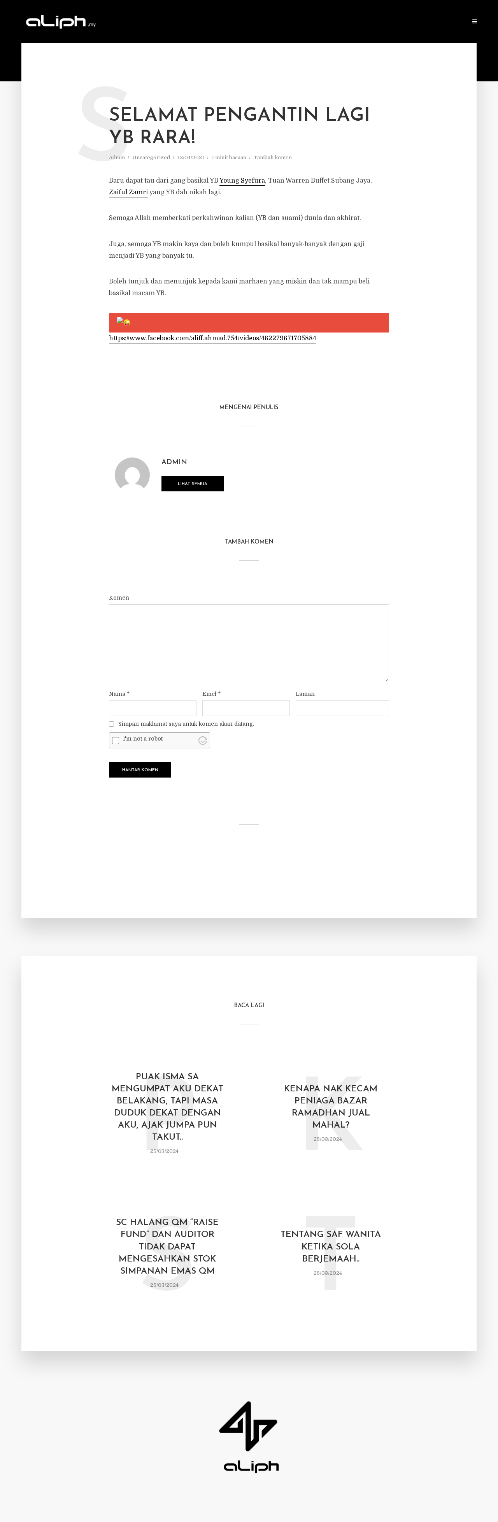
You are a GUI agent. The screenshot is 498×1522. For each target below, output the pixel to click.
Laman (305, 694)
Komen (119, 597)
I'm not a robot (143, 738)
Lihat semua (192, 484)
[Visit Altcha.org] (202, 740)
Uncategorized (151, 157)
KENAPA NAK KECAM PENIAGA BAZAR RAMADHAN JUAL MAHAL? (330, 1107)
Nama (119, 694)
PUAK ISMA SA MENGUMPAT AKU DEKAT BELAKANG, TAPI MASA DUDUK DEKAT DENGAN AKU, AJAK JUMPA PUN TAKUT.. (167, 1107)
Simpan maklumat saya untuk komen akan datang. (186, 724)
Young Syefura (242, 180)
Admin (117, 157)
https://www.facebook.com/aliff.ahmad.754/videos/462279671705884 (212, 338)
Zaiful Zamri (128, 192)
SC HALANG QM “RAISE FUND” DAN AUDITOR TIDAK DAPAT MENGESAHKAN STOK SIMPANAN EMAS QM (167, 1247)
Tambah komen (273, 157)
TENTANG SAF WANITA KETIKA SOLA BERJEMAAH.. (331, 1246)
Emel (211, 694)
